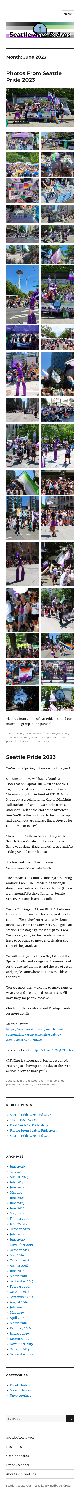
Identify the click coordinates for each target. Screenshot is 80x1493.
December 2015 (21, 1339)
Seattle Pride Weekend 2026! (31, 1115)
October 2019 (19, 1250)
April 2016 (17, 1318)
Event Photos (33, 733)
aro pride (62, 733)
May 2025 (17, 1192)
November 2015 (21, 1344)
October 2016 (19, 1292)
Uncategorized (34, 1080)
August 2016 (19, 1302)
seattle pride (23, 1084)
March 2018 (18, 1276)
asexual (24, 737)
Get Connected (17, 1456)
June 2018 (17, 1271)
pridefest (52, 737)
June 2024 (17, 1198)
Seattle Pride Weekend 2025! (31, 1136)
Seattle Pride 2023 (31, 757)
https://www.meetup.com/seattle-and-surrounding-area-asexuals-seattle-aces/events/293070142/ (35, 1034)
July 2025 (17, 1182)
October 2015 (19, 1349)
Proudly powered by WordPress (53, 1485)
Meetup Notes (20, 1390)
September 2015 (22, 1354)
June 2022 (17, 1208)
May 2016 (17, 1312)
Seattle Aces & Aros (20, 1437)
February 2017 (20, 1286)
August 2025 (19, 1177)
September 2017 (21, 1281)
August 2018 (19, 1265)
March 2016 (18, 1323)
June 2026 (17, 1166)
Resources (14, 1446)
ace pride (50, 733)
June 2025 (17, 1187)
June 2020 (17, 1239)
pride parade (38, 737)
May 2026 (17, 1171)
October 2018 (19, 1260)
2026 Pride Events (23, 1120)
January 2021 (19, 1224)
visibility (19, 741)
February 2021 (20, 1218)
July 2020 (17, 1234)
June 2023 (17, 1203)
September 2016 (22, 1297)
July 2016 (16, 1307)
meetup (52, 1080)
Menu (68, 13)
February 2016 (20, 1328)
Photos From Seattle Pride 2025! (34, 1130)
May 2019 (17, 1255)
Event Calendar (17, 1465)
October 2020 (20, 1229)
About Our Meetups (21, 1474)
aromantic (12, 737)
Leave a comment (38, 741)
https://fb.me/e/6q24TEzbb (52, 1050)
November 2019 (21, 1245)
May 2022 (17, 1213)
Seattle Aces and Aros (18, 1485)
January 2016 (19, 1333)
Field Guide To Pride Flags (29, 1125)
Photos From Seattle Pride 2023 (34, 76)
